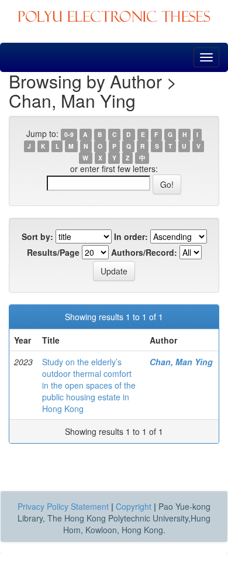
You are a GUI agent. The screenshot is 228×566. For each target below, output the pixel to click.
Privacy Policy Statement (63, 506)
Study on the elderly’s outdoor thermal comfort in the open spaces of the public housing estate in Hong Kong (89, 385)
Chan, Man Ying (181, 362)
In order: (131, 236)
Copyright (133, 506)
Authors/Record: (144, 252)
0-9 (69, 134)
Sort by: (37, 236)
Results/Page (53, 252)
